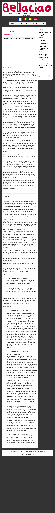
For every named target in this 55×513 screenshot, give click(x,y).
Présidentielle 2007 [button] (28, 38)
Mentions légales (30, 454)
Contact (23, 454)
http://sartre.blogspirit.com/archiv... (11, 188)
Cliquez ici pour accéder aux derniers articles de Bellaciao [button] (27, 23)
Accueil (4, 27)
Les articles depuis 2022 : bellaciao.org (36, 451)
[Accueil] (27, 7)
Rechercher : (42, 74)
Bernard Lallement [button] (16, 38)
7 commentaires (6, 34)
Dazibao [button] (6, 38)
